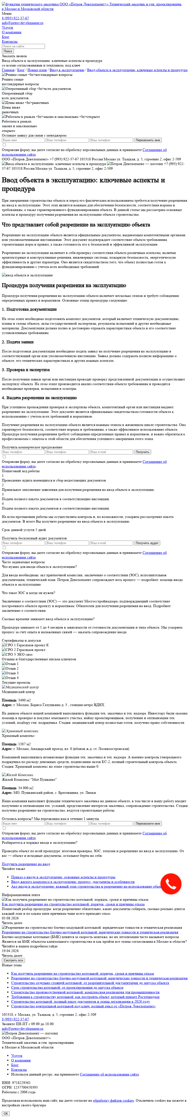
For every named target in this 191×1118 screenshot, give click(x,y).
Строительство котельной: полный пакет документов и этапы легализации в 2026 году (80, 1001)
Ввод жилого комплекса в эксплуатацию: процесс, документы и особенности (73, 881)
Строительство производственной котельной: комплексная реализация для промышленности (85, 992)
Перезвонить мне (148, 140)
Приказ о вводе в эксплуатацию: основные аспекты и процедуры (63, 877)
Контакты (19, 1069)
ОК (6, 1113)
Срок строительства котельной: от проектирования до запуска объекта (67, 987)
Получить (142, 452)
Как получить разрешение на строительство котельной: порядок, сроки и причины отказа (73, 904)
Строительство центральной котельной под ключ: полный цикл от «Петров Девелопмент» (83, 1006)
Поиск (8, 51)
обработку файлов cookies (113, 1100)
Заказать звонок (14, 56)
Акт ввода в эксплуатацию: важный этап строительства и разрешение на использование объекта (88, 886)
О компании (21, 1060)
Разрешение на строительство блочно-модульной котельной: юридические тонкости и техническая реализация (90, 932)
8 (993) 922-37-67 (15, 18)
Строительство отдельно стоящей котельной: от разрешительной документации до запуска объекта (90, 983)
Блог (15, 1065)
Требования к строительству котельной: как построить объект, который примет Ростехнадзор (85, 997)
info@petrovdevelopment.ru (22, 23)
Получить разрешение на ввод (26, 864)
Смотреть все (13, 960)
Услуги (16, 1055)
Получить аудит (147, 543)
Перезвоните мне (148, 823)
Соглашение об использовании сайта (109, 1074)
